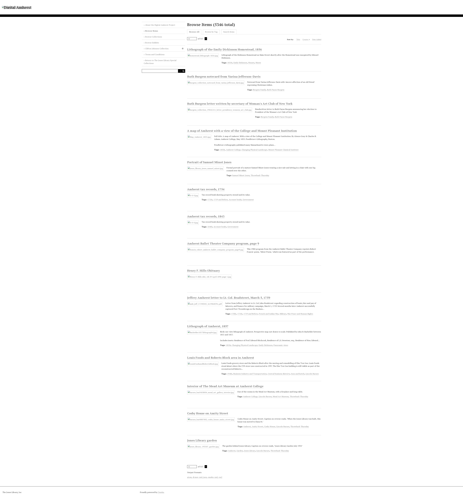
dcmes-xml (197, 477)
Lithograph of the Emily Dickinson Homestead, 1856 (224, 49)
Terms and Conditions (154, 54)
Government (248, 199)
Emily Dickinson (240, 62)
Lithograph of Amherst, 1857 (207, 326)
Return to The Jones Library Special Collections (160, 62)
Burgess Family (259, 89)
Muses (258, 62)
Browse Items (151, 31)
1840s (210, 226)
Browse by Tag (211, 32)
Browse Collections (153, 36)
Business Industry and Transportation (250, 373)
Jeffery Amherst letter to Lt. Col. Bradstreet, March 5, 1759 (228, 298)
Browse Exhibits (152, 42)
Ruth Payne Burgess (275, 89)
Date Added (316, 39)
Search (183, 71)
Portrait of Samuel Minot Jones (209, 162)
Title (298, 39)
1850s (229, 62)
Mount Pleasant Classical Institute (283, 149)
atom (189, 477)
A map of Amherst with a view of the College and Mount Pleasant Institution (242, 131)
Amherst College (233, 149)
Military (283, 313)
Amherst (247, 426)
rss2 (220, 477)
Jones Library (249, 450)
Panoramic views (280, 345)
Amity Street (257, 426)
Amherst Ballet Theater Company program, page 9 (223, 243)
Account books (235, 199)
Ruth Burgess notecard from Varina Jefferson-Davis (223, 76)
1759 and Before (221, 199)
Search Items (228, 32)
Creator (305, 39)
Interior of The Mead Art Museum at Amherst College (225, 386)
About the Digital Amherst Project (160, 25)
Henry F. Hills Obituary (203, 270)
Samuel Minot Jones (241, 175)
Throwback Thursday (260, 175)
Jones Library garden (202, 440)
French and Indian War (269, 313)
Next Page (206, 38)
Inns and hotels (298, 373)
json (205, 477)
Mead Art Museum (281, 396)
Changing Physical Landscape (254, 149)
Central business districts (279, 373)
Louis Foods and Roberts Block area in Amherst (220, 358)
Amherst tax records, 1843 (206, 216)
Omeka (161, 492)
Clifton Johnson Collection (157, 48)
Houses (251, 62)
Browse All (194, 32)
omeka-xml (213, 477)
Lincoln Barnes (312, 373)
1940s (229, 373)
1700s (233, 313)
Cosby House (269, 426)
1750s (210, 199)
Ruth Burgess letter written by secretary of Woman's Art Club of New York (240, 104)
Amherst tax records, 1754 (206, 189)
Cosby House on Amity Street (207, 413)
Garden (240, 450)
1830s (222, 149)
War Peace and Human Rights (300, 313)
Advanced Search (180, 71)
